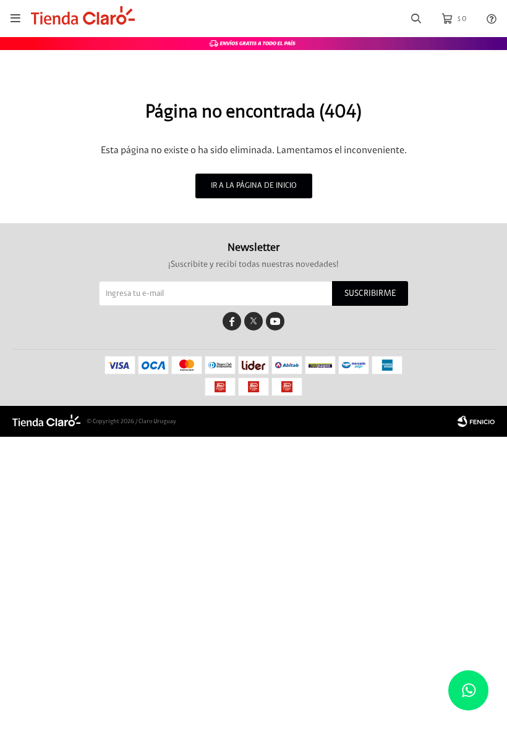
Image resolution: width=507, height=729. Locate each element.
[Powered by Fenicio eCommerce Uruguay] (476, 421)
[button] (416, 18)
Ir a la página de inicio (254, 186)
